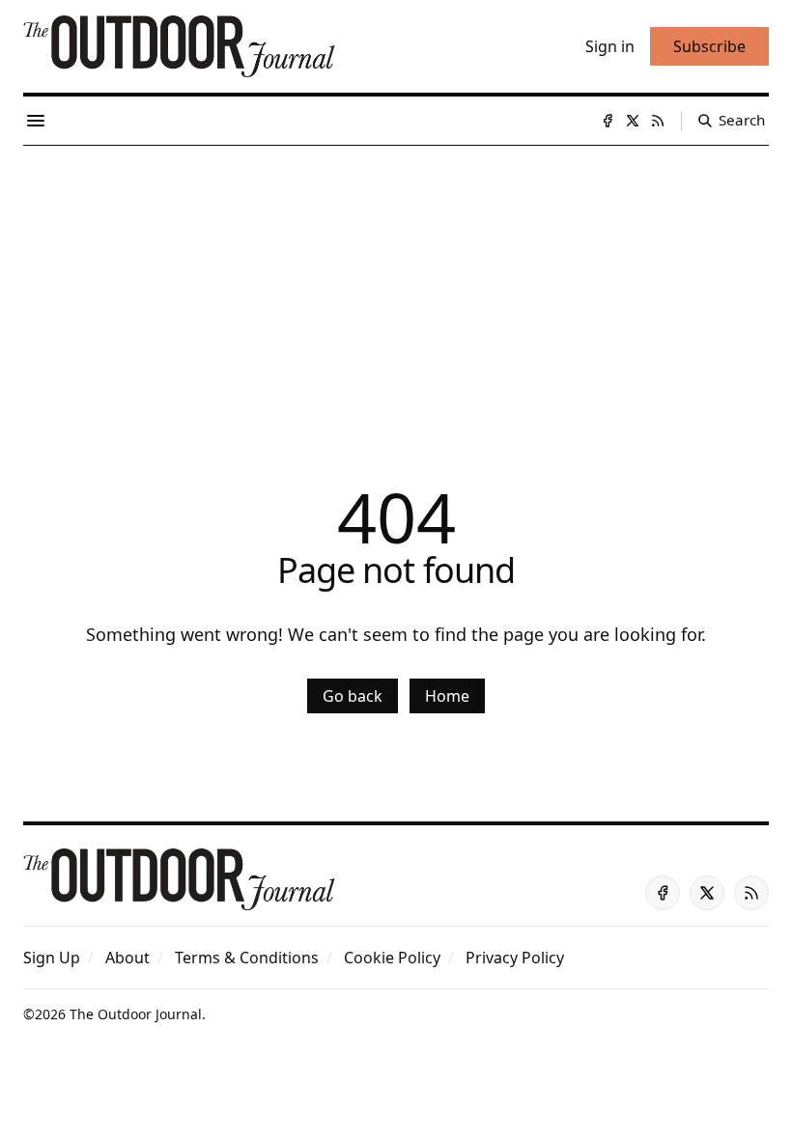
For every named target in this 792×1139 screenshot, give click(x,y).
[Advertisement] (396, 290)
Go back (352, 696)
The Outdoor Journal (136, 1014)
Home (447, 696)
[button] (51, 957)
